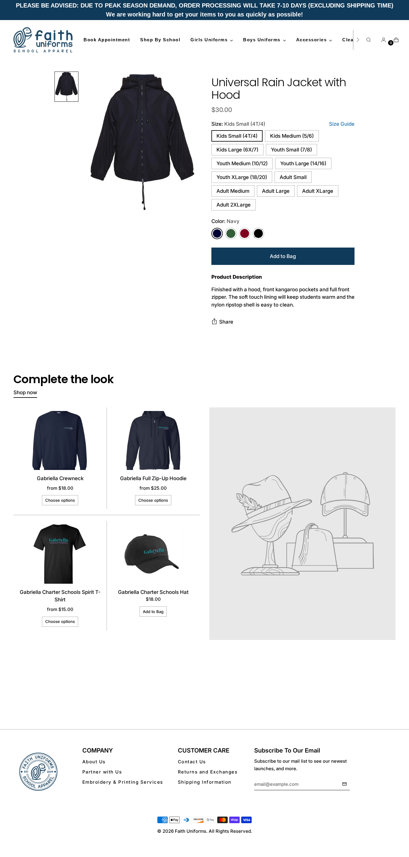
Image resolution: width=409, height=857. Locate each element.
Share (226, 322)
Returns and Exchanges (208, 772)
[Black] (258, 233)
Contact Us (192, 762)
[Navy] (217, 233)
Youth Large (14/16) (303, 163)
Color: (225, 221)
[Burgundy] (244, 233)
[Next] (357, 40)
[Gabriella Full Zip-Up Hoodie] (153, 440)
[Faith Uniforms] (43, 40)
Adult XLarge (317, 191)
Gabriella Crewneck (60, 478)
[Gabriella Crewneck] (60, 440)
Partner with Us (102, 772)
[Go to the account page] (381, 40)
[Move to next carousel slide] (390, 696)
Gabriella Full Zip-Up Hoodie (153, 478)
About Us (94, 762)
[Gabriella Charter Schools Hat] (153, 554)
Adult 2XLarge (233, 205)
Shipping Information (204, 782)
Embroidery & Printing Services (122, 782)
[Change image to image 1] (66, 86)
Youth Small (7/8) (291, 150)
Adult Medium (232, 191)
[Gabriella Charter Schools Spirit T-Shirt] (60, 554)
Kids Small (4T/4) (236, 136)
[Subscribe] (344, 784)
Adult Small (293, 177)
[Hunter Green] (231, 233)
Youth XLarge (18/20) (241, 177)
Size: (238, 124)
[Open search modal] (369, 40)
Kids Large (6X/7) (237, 150)
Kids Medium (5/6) (292, 136)
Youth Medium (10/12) (242, 163)
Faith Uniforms (190, 831)
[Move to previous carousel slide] (377, 696)
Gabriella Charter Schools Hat (153, 592)
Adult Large (276, 191)
